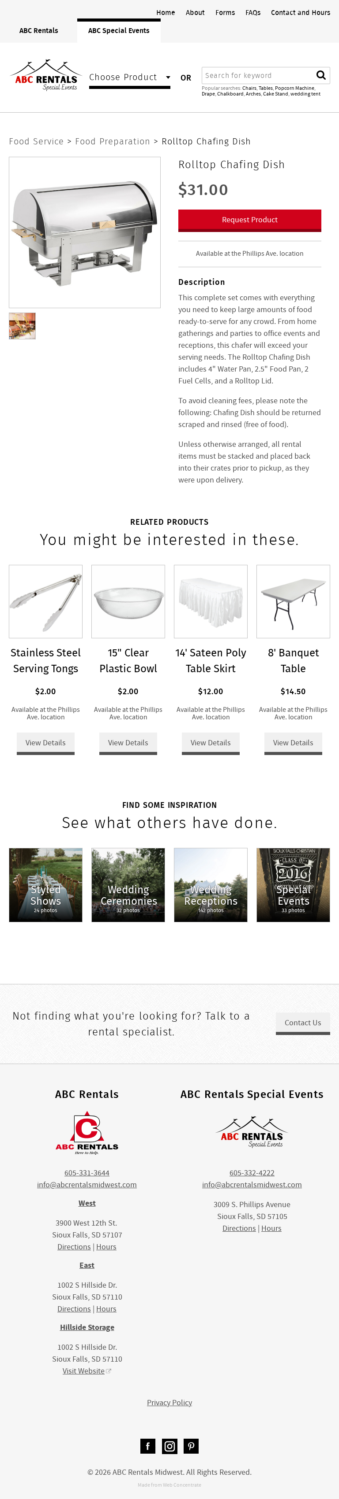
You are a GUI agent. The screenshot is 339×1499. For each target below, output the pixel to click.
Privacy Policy (169, 1403)
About (195, 12)
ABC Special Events (119, 30)
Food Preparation (114, 141)
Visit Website (84, 1371)
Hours (106, 1247)
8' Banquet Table (293, 660)
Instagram (169, 1446)
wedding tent (305, 93)
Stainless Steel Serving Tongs (46, 660)
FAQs (252, 12)
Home (165, 12)
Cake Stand (275, 93)
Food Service (38, 141)
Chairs (249, 88)
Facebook (148, 1446)
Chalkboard (230, 93)
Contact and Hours (300, 12)
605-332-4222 (252, 1173)
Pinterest (191, 1446)
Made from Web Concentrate (169, 1484)
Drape (208, 93)
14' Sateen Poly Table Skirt (210, 660)
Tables (266, 88)
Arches (253, 93)
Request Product (250, 220)
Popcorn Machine (294, 88)
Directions (74, 1247)
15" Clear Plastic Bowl (128, 660)
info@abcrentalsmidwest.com (87, 1185)
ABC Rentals (38, 30)
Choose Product (123, 78)
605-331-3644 (86, 1173)
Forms (225, 12)
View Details (46, 743)
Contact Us (303, 1023)
